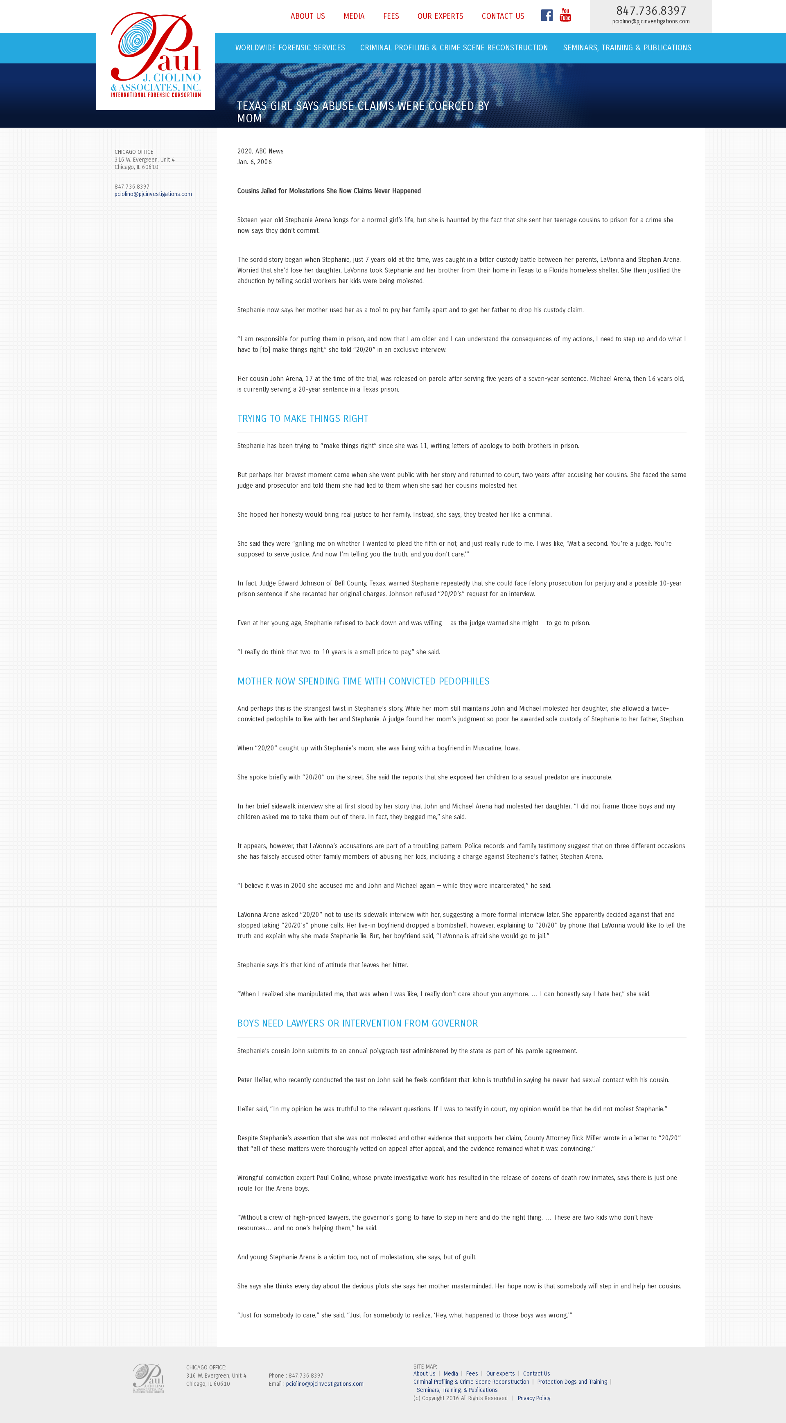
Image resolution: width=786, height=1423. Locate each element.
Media (354, 16)
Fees (391, 16)
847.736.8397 (132, 186)
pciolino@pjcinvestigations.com (651, 21)
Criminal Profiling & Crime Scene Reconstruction (454, 47)
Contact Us (503, 16)
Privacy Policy (534, 1398)
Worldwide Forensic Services (290, 47)
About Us (308, 16)
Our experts (440, 16)
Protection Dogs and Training (572, 1381)
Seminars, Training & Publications (627, 47)
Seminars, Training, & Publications (457, 1390)
